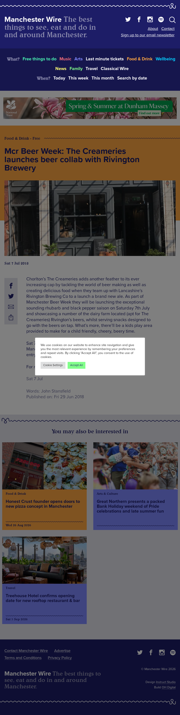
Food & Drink (140, 59)
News (61, 68)
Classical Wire (115, 68)
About (153, 28)
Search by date (132, 78)
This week (78, 78)
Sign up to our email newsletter (148, 35)
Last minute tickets (105, 59)
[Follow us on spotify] (161, 20)
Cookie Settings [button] (53, 365)
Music (65, 59)
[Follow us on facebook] (139, 20)
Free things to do (39, 59)
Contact (168, 28)
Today (59, 78)
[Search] (172, 21)
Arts (78, 59)
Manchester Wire (33, 19)
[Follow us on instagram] (150, 20)
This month (103, 78)
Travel (92, 68)
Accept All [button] (76, 365)
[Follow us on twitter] (128, 20)
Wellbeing (165, 59)
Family (76, 68)
